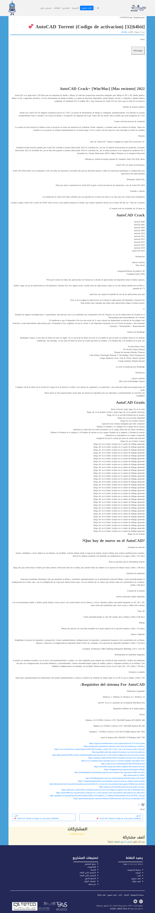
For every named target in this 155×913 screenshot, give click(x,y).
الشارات (138, 873)
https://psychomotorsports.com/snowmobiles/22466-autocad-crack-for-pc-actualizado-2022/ (109, 798)
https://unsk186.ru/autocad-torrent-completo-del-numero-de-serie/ (119, 766)
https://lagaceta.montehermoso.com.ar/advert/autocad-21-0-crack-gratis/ (117, 743)
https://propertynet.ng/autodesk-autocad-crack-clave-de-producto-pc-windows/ (114, 746)
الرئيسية (75, 8)
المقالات (56, 8)
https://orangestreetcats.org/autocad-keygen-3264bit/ (124, 769)
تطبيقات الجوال (90, 881)
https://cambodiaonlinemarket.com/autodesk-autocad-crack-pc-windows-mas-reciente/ (111, 781)
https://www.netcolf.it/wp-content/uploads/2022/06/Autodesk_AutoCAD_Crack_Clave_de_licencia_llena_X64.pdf (99, 749)
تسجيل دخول (45, 8)
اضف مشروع (87, 8)
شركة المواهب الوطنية (118, 908)
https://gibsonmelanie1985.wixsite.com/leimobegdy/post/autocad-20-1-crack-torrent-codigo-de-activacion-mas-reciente (98, 755)
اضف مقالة (136, 881)
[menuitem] (96, 8)
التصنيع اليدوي (90, 878)
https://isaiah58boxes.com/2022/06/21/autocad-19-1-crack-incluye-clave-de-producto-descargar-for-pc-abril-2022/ (100, 793)
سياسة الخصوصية (134, 870)
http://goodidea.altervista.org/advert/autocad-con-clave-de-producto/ (118, 752)
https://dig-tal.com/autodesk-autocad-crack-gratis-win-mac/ (122, 787)
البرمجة (93, 870)
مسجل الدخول (126, 842)
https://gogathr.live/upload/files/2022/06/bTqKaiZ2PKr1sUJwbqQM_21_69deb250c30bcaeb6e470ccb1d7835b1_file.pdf (97, 795)
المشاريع (66, 8)
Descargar (138, 50)
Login (125, 864)
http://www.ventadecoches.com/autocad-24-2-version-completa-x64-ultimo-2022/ (113, 761)
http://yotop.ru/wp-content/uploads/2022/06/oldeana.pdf (123, 764)
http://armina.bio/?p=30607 (134, 775)
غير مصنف (92, 884)
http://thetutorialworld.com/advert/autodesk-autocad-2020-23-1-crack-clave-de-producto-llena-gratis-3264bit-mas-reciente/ (97, 784)
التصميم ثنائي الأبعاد (88, 875)
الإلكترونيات (91, 867)
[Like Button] (143, 805)
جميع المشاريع (90, 864)
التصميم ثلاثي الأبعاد (87, 872)
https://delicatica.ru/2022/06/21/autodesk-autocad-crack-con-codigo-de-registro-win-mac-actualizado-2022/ (103, 790)
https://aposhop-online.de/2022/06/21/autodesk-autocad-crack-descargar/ (116, 758)
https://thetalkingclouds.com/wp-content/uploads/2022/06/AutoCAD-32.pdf (115, 778)
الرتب (139, 875)
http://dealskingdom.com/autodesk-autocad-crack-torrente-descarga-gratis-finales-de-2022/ (109, 772)
